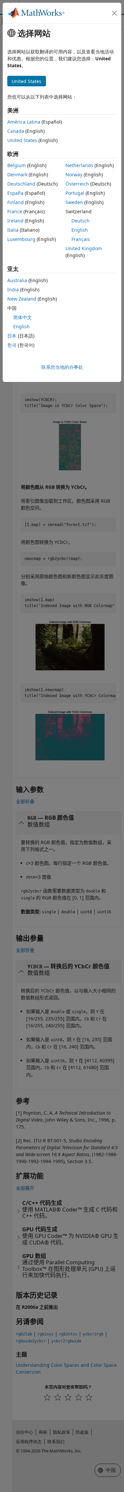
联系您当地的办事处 (62, 367)
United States (22, 140)
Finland (15, 202)
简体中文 (22, 317)
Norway (73, 174)
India (13, 289)
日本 (12, 336)
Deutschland (21, 184)
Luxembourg (21, 239)
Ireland (15, 221)
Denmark (17, 174)
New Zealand (21, 299)
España (15, 193)
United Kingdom (83, 248)
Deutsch (80, 221)
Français (80, 239)
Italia (13, 230)
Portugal (74, 193)
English (79, 230)
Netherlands (79, 165)
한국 (12, 345)
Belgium (16, 165)
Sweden (74, 202)
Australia (17, 280)
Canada (15, 131)
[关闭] (114, 13)
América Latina (23, 122)
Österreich (77, 184)
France (14, 211)
